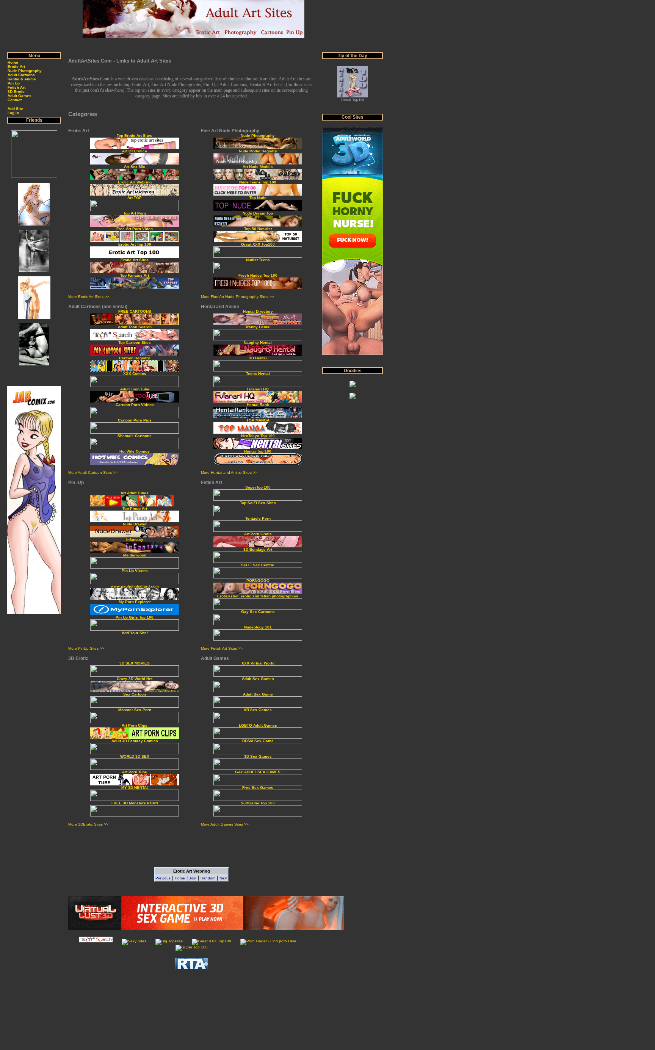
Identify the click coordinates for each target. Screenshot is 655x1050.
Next (223, 878)
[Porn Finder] (268, 941)
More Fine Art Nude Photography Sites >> (237, 297)
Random (208, 878)
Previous (163, 878)
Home (180, 878)
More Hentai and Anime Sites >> (229, 472)
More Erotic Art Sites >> (88, 297)
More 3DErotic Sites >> (88, 824)
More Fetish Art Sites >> (222, 648)
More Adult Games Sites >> (225, 824)
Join (192, 878)
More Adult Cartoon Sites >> (93, 472)
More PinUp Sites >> (86, 648)
